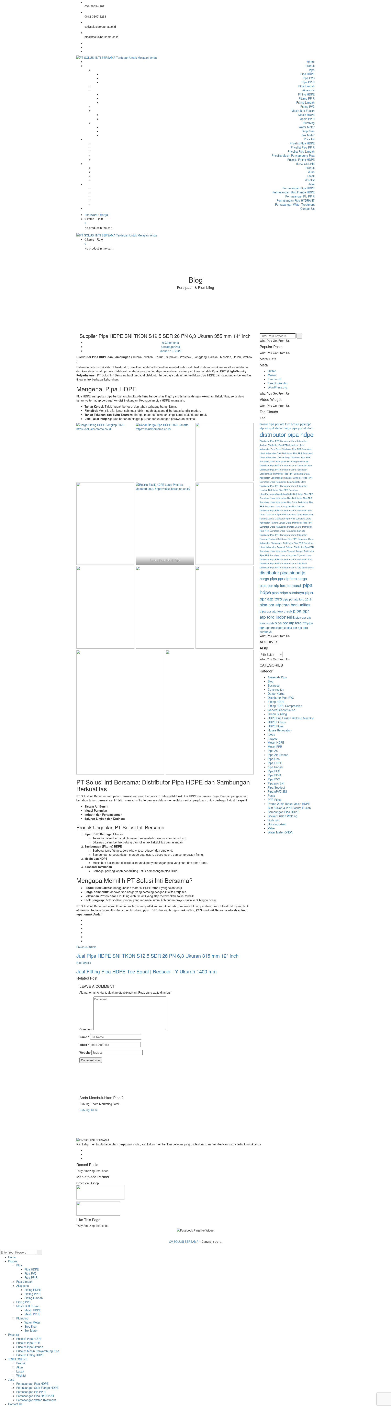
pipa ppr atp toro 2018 (297, 599)
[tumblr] (86, 937)
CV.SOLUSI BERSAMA (184, 1241)
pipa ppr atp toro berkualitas (285, 605)
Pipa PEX (274, 771)
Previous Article (86, 947)
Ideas (271, 734)
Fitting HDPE (276, 702)
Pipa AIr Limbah (278, 755)
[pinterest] (86, 941)
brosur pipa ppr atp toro (275, 424)
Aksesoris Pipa (277, 677)
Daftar (272, 371)
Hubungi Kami (88, 1110)
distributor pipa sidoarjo (282, 572)
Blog (270, 681)
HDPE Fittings (277, 722)
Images (272, 738)
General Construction (281, 710)
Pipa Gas (274, 759)
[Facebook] (86, 43)
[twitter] (86, 924)
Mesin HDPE (276, 742)
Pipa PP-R (274, 775)
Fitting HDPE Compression (285, 706)
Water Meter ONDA (280, 832)
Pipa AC (273, 751)
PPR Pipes (274, 800)
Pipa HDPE (275, 763)
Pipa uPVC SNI (277, 791)
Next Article (83, 963)
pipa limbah (275, 767)
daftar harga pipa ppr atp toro (294, 428)
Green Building (277, 714)
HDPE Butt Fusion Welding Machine (291, 718)
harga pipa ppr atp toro (278, 578)
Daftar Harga (276, 693)
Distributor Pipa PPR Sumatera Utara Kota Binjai (283, 563)
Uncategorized (170, 347)
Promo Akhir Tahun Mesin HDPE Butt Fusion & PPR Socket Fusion (289, 806)
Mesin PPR (275, 746)
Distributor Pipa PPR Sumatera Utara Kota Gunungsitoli (286, 567)
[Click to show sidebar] (261, 331)
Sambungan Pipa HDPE (283, 812)
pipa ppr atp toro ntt (290, 622)
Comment (86, 1029)
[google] (86, 928)
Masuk (272, 375)
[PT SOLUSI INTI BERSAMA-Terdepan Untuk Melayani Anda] (116, 57)
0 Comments (170, 343)
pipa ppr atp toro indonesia (284, 614)
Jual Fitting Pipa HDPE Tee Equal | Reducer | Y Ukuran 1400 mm (146, 971)
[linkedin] (86, 933)
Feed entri (274, 379)
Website (85, 1052)
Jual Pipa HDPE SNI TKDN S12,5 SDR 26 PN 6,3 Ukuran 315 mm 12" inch (157, 955)
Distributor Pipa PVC (281, 698)
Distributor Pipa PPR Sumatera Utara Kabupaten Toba (286, 559)
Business (273, 685)
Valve (271, 828)
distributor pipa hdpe (286, 434)
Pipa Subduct (276, 787)
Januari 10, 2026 (170, 351)
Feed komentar (278, 383)
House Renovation (280, 730)
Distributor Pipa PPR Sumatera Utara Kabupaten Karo (286, 465)
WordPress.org (277, 387)
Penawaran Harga (96, 215)
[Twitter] (86, 47)
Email (84, 1045)
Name (84, 1037)
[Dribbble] (86, 1158)
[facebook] (86, 920)
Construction (276, 689)
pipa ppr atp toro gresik (276, 611)
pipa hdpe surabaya (288, 592)
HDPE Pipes (275, 726)
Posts (271, 795)
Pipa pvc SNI (276, 783)
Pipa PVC (274, 779)
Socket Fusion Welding (282, 816)
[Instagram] (86, 51)
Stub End (274, 820)
